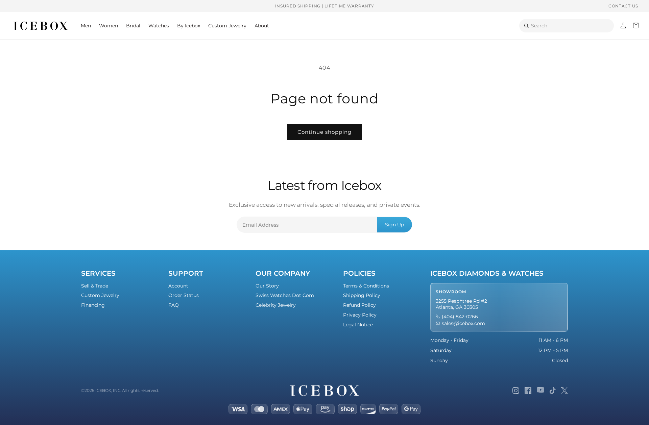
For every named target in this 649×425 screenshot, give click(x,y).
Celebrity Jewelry (276, 305)
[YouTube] (541, 390)
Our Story (267, 286)
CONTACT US (623, 5)
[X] (564, 390)
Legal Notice (358, 325)
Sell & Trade (94, 286)
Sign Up (394, 225)
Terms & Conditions (366, 286)
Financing (93, 305)
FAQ (173, 305)
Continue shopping (324, 132)
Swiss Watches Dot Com (285, 295)
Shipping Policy (361, 295)
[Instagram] (515, 390)
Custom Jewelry (100, 295)
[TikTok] (553, 390)
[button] (86, 25)
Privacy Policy (360, 315)
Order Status (183, 295)
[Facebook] (528, 390)
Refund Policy (359, 305)
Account (178, 286)
